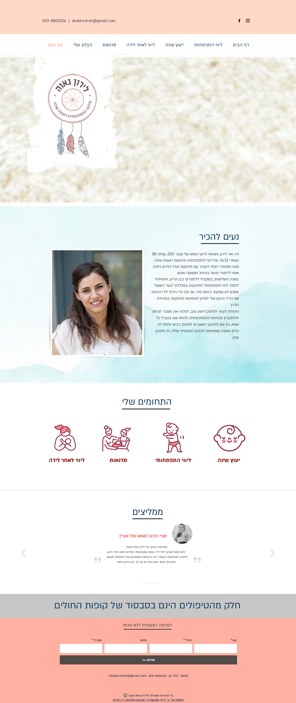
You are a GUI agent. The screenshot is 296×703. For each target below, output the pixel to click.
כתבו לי (98, 640)
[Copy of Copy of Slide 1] (146, 583)
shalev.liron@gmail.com (94, 20)
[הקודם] (24, 553)
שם (234, 640)
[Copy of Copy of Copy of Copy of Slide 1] (154, 583)
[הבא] (272, 553)
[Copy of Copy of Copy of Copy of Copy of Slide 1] (157, 583)
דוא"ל (188, 640)
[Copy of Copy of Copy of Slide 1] (150, 583)
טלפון (144, 640)
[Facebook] (239, 20)
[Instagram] (247, 20)
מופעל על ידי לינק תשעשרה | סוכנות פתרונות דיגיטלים (148, 699)
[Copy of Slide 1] (142, 583)
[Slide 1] (138, 583)
